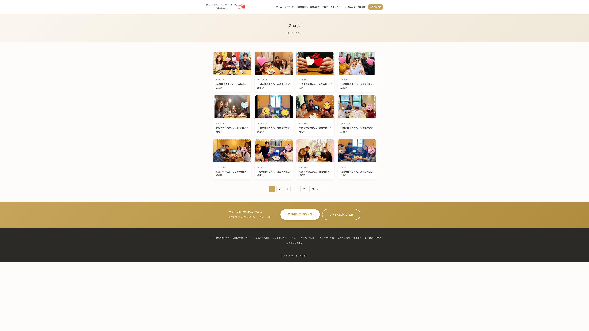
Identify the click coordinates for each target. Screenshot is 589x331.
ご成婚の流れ (302, 7)
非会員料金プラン (241, 237)
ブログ (325, 7)
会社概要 (362, 7)
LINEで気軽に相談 (341, 214)
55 (304, 188)
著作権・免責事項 (294, 243)
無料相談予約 (375, 7)
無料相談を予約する (300, 214)
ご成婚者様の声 (280, 237)
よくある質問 (349, 7)
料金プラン (289, 7)
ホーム (279, 7)
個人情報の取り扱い (374, 237)
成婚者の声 (315, 7)
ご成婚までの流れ (261, 237)
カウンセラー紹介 (326, 237)
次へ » (315, 188)
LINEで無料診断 (307, 237)
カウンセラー (336, 7)
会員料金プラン (223, 237)
